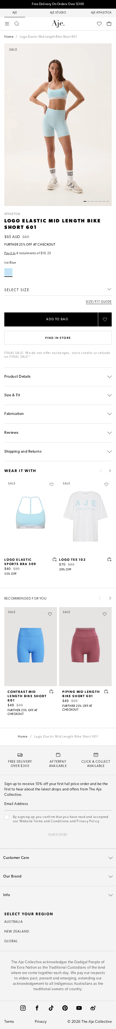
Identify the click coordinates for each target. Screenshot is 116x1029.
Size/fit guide (99, 302)
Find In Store (58, 338)
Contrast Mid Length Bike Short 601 (27, 695)
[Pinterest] (65, 1008)
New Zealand (16, 931)
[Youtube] (79, 1008)
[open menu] (7, 23)
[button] (85, 201)
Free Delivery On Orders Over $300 (58, 4)
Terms (9, 1022)
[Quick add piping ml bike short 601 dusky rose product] (106, 691)
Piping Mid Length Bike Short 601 (81, 693)
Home (8, 37)
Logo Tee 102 (72, 559)
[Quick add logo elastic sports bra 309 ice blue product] (55, 559)
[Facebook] (37, 1008)
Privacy (41, 1022)
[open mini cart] (109, 23)
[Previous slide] (100, 470)
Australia (13, 922)
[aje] (58, 24)
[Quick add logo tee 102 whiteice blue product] (109, 559)
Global (11, 941)
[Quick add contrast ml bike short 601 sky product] (51, 691)
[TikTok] (51, 1008)
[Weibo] (93, 1008)
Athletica (12, 214)
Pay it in (10, 253)
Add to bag (57, 319)
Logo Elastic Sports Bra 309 (20, 561)
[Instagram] (23, 1008)
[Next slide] (109, 470)
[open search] (16, 23)
